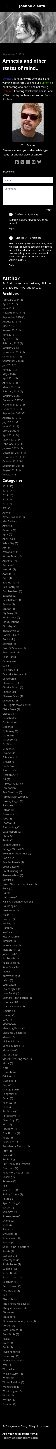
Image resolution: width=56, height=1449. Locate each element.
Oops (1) (7, 1085)
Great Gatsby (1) (11, 866)
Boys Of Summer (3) (14, 648)
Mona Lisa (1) (10, 1050)
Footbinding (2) (11, 827)
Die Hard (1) (9, 735)
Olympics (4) (9, 1080)
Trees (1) (7, 1343)
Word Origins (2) (12, 1391)
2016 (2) (7, 504)
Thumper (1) (9, 1317)
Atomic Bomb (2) (12, 556)
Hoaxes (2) (8, 919)
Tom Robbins (28, 73)
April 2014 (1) (10, 378)
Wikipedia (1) (9, 1369)
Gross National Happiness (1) (19, 884)
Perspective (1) (11, 1115)
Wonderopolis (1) (12, 1386)
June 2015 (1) (10, 334)
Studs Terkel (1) (11, 1264)
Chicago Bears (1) (12, 696)
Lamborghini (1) (11, 989)
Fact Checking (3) (12, 792)
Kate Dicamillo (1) (12, 967)
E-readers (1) (9, 761)
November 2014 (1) (13, 352)
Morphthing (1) (11, 1054)
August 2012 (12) (12, 417)
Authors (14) (9, 560)
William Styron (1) (12, 1373)
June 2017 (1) (10, 308)
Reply (11, 228)
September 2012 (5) (13, 413)
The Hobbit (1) (10, 1299)
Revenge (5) (9, 1181)
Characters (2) (10, 683)
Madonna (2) (9, 1024)
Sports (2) (8, 1251)
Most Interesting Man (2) (17, 1059)
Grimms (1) (8, 879)
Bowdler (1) (9, 643)
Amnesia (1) (9, 530)
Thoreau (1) (9, 1312)
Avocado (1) (9, 569)
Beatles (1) (8, 604)
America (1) (8, 525)
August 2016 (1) (11, 321)
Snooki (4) (8, 1242)
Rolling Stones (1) (12, 1194)
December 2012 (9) (13, 400)
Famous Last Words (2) (15, 796)
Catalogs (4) (9, 661)
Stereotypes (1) (11, 1260)
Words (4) (8, 1395)
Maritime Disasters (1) (15, 1032)
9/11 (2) (6, 508)
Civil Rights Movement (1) (17, 705)
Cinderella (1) (10, 700)
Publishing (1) (10, 1159)
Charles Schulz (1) (12, 687)
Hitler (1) (7, 914)
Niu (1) (6, 1067)
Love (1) (7, 1019)
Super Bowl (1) (10, 1273)
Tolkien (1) (8, 1325)
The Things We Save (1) (16, 1303)
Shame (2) (8, 1220)
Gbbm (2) (7, 836)
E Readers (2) (10, 757)
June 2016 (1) (10, 326)
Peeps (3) (7, 1107)
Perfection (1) (10, 1111)
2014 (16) (7, 495)
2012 (4, 73)
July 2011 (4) (9, 474)
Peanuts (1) (9, 1102)
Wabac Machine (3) (13, 1360)
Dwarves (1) (9, 753)
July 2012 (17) (10, 422)
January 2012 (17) (12, 448)
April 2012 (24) (10, 435)
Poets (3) (7, 1137)
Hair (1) (6, 893)
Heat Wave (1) (10, 910)
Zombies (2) (9, 1404)
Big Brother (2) (11, 617)
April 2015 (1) (10, 339)
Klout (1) (7, 971)
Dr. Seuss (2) (9, 740)
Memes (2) (8, 1037)
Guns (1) (7, 888)
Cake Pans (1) (10, 657)
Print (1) (7, 1150)
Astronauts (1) (10, 552)
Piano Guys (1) (10, 1120)
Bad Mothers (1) (11, 582)
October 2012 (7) (12, 409)
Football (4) (9, 823)
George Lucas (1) (12, 844)
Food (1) (7, 818)
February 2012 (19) (13, 444)
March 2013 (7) (11, 387)
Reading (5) (9, 1177)
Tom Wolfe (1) (10, 1334)
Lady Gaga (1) (10, 984)
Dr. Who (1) (9, 744)
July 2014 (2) (9, 365)
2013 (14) (7, 490)
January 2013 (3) (11, 396)
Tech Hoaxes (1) (11, 1286)
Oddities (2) (9, 1076)
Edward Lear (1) (11, 770)
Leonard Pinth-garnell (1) (17, 997)
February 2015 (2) (12, 343)
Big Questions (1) (12, 622)
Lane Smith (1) (10, 993)
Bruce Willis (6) (11, 652)
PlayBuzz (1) (9, 1129)
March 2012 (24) (11, 439)
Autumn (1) (8, 565)
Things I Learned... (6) (14, 1308)
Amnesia (14, 73)
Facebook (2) (9, 788)
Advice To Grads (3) (13, 517)
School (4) (8, 1207)
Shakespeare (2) (11, 1216)
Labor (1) (7, 980)
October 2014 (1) (12, 356)
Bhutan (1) (8, 608)
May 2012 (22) (10, 431)
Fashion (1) (8, 805)
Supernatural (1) (12, 1277)
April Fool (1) (9, 539)
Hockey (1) (8, 923)
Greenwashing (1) (12, 875)
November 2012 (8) (13, 404)
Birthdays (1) (9, 626)
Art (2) (6, 547)
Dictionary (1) (10, 731)
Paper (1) (7, 1098)
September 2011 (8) (13, 465)
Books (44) (8, 639)
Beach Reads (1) (11, 600)
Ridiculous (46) (10, 1190)
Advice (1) (7, 512)
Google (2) (8, 858)
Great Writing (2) (12, 871)
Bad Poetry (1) (10, 587)
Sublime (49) (9, 1268)
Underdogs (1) (10, 1356)
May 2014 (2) (9, 374)
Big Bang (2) (9, 613)
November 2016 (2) (13, 313)
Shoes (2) (7, 1225)
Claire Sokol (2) (11, 709)
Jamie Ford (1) (10, 954)
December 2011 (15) (14, 452)
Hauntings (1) (10, 906)
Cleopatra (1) (10, 713)
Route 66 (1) (9, 1199)
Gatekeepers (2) (11, 831)
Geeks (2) (7, 840)
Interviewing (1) (11, 945)
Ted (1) (6, 1295)
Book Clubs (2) (10, 635)
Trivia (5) (7, 1347)
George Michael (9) (13, 849)
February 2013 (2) (12, 391)
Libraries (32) (10, 1002)
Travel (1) (8, 1338)
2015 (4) (7, 499)
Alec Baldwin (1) (11, 521)
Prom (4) (7, 1155)
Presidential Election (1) (16, 1146)
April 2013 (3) (10, 382)
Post (49, 210)
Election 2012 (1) (11, 775)
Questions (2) (10, 1168)
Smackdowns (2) (11, 1238)
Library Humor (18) (13, 1006)
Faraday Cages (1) (12, 801)
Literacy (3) (8, 1015)
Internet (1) (9, 941)
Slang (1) (7, 1229)
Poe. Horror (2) (11, 1133)
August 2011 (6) (11, 470)
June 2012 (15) (10, 426)
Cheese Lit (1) (10, 692)
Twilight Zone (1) (12, 1351)
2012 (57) (7, 486)
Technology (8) (11, 1290)
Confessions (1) (11, 722)
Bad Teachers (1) (12, 591)
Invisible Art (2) (11, 949)
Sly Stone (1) (9, 1233)
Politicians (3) (10, 1142)
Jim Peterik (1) (10, 958)
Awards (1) (8, 574)
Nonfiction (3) (10, 1072)
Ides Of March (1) (12, 936)
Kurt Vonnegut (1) (12, 976)
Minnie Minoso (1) (13, 1046)
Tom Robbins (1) (12, 1330)
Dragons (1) (9, 748)
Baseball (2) (9, 595)
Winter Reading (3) (13, 1382)
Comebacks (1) (10, 718)
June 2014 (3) (10, 369)
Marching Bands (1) (13, 1028)
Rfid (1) (6, 1185)
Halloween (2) (10, 897)
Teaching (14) (10, 1282)
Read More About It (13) (16, 1172)
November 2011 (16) (14, 457)
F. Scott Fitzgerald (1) (14, 783)
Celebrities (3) (10, 670)
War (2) (6, 1365)
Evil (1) (6, 779)
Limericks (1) (9, 1011)
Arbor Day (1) (10, 543)
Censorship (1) (10, 678)
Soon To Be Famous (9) (16, 1247)
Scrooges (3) (9, 1212)
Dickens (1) (8, 726)
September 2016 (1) (13, 317)
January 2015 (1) (11, 347)
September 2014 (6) (13, 361)
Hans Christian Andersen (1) (18, 901)
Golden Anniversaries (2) (16, 853)
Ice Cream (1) (10, 932)
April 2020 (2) (10, 304)
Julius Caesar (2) (11, 962)
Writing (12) (9, 1400)
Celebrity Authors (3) (14, 674)
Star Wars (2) (10, 1255)
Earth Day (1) (10, 766)
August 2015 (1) (11, 330)
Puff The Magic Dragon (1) (17, 1164)
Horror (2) (8, 928)
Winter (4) (8, 1378)
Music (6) (7, 1063)
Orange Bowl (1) (11, 1089)
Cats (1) (6, 665)
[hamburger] (8, 5)
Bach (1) (7, 578)
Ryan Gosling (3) (11, 1203)
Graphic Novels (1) (13, 862)
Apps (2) (7, 534)
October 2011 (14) (12, 461)
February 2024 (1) (12, 299)
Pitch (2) (7, 1124)
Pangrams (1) (10, 1094)
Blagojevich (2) (10, 630)
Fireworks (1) (10, 814)
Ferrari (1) (8, 810)
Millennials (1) (10, 1041)
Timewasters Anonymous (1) (19, 1321)
